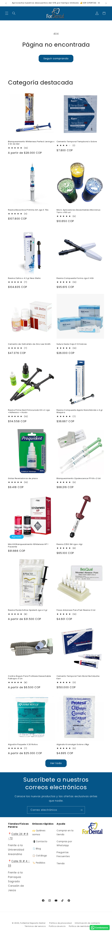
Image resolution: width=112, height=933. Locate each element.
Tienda (61, 863)
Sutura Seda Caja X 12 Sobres (72, 344)
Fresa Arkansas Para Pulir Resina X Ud (76, 610)
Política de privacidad (60, 923)
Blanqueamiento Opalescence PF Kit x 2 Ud (79, 478)
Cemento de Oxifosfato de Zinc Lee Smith (29, 344)
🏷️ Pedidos (38, 862)
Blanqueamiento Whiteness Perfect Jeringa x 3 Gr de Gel (31, 142)
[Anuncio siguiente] (106, 3)
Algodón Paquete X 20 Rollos (23, 744)
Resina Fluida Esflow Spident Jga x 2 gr (27, 610)
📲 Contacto (40, 841)
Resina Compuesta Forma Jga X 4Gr (75, 278)
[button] (6, 13)
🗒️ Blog (36, 848)
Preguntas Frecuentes (63, 854)
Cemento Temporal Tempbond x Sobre (77, 141)
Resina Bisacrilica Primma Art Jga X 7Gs (28, 210)
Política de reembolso (80, 926)
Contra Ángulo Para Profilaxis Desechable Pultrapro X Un (29, 677)
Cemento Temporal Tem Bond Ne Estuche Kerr (78, 677)
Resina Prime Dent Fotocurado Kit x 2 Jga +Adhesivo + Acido (29, 411)
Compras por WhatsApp (64, 843)
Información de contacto (87, 923)
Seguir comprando (56, 58)
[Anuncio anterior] (6, 3)
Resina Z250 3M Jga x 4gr (70, 544)
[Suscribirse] (81, 810)
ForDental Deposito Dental (32, 923)
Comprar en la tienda (65, 832)
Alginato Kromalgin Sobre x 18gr (73, 744)
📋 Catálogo (39, 855)
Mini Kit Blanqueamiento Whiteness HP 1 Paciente (28, 545)
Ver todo (56, 763)
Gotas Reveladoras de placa (23, 478)
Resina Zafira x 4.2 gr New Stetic (24, 278)
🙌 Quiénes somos (39, 832)
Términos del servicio (35, 926)
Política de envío (57, 926)
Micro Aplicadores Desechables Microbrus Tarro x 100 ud (78, 211)
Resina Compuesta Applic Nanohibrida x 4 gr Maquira (80, 411)
